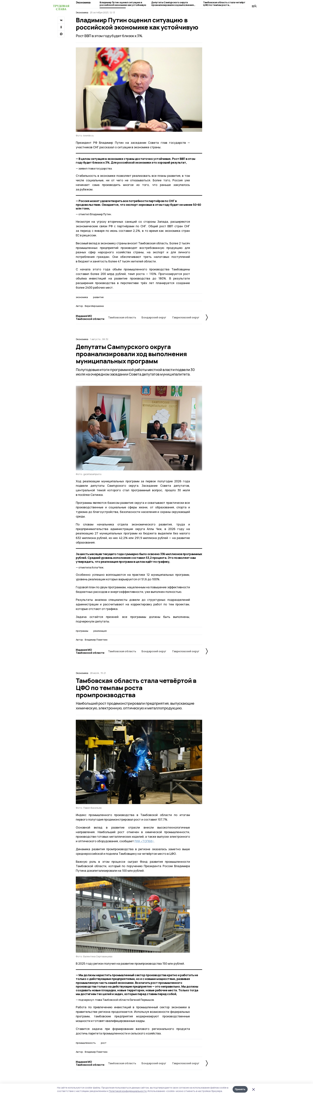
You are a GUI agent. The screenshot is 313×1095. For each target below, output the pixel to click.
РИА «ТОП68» (144, 841)
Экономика (83, 2)
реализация (100, 630)
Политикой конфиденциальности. (128, 1091)
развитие (98, 297)
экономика (82, 297)
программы (82, 630)
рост (103, 1042)
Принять (240, 1089)
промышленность (86, 1042)
